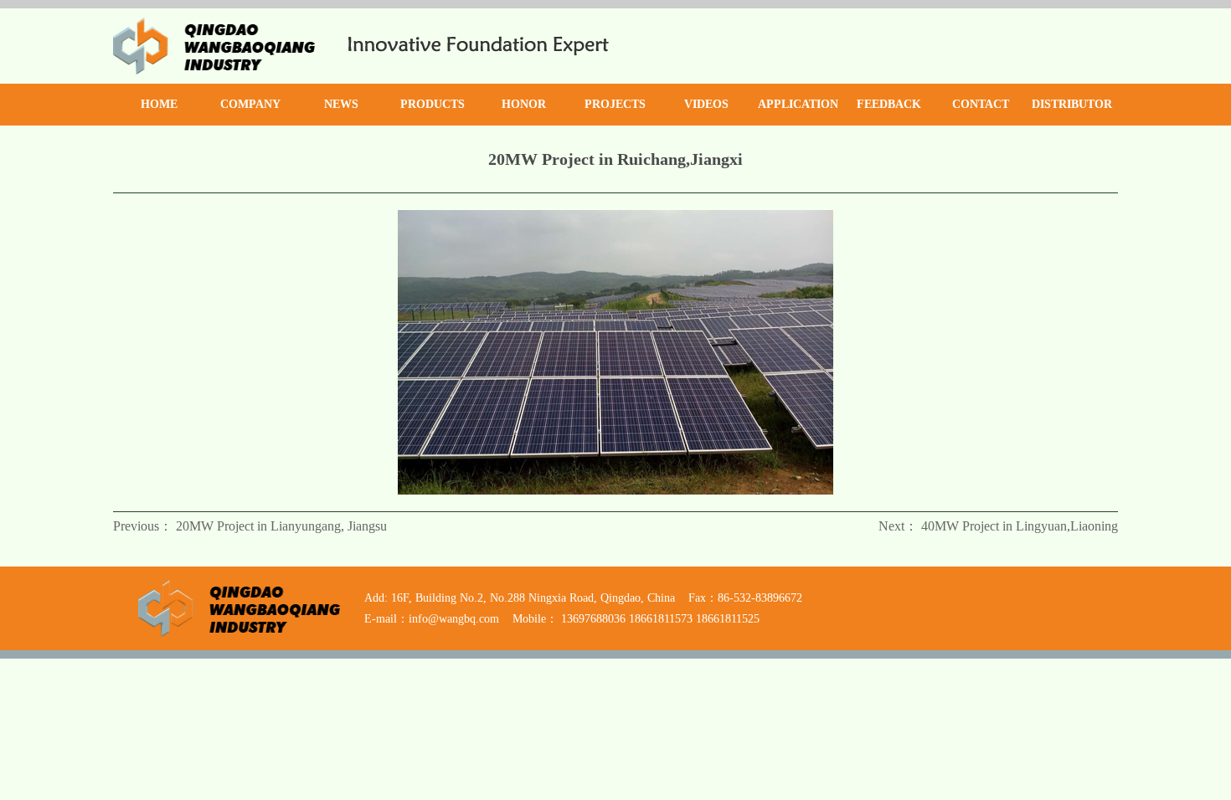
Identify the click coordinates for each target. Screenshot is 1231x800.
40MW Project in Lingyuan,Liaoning (1019, 526)
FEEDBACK (889, 104)
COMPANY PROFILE (250, 112)
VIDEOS (706, 104)
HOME (159, 104)
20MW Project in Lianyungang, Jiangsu (281, 526)
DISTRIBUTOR (1072, 104)
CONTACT (980, 104)
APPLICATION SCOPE (798, 112)
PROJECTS (615, 104)
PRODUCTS (432, 104)
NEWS (341, 104)
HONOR (524, 104)
